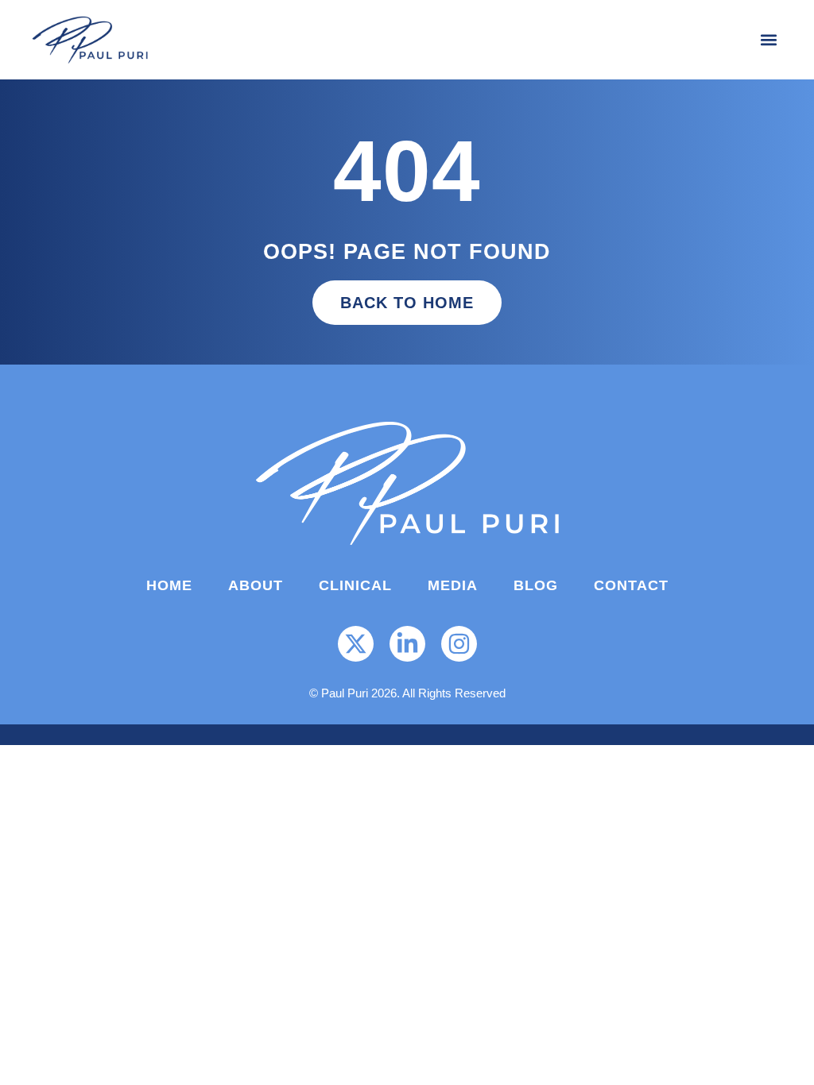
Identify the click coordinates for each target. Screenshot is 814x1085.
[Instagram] (459, 644)
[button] (769, 39)
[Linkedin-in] (407, 644)
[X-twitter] (356, 644)
